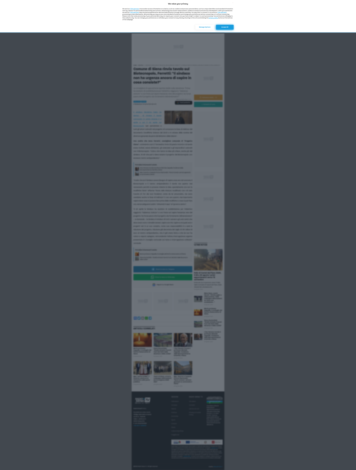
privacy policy (213, 18)
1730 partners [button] (134, 9)
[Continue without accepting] (233, 2)
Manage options (204, 27)
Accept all (224, 27)
